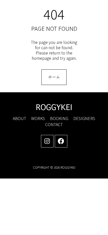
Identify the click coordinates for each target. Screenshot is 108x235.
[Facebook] (61, 141)
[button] (96, 9)
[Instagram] (47, 141)
